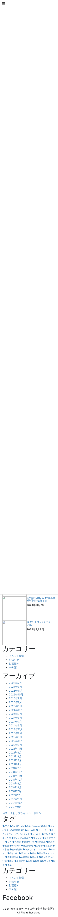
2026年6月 (15, 686)
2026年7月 (15, 682)
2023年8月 (15, 737)
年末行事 (16, 845)
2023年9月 (15, 733)
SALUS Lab (18, 826)
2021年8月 (15, 756)
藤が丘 (35, 857)
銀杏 (37, 861)
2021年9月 (15, 752)
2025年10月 (16, 694)
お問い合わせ (10, 813)
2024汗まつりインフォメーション (41, 623)
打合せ (39, 845)
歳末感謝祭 (17, 849)
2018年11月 (15, 775)
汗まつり (14, 853)
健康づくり (29, 841)
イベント (37, 834)
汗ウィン (25, 853)
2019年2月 (15, 768)
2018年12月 (16, 771)
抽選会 (48, 845)
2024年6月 (15, 725)
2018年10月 (16, 779)
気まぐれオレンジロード (36, 849)
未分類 (13, 667)
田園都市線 (12, 857)
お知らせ (14, 659)
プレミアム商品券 (22, 838)
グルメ (47, 834)
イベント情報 (16, 655)
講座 (12, 861)
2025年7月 (15, 702)
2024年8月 (15, 717)
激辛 (34, 853)
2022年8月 (15, 744)
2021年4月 (15, 764)
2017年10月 (16, 802)
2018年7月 (15, 791)
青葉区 (10, 865)
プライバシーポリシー (31, 813)
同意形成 (41, 841)
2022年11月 (16, 741)
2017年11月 (15, 799)
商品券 (51, 841)
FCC (7, 826)
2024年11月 (16, 710)
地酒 (7, 845)
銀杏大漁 (46, 861)
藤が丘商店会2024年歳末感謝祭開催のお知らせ (41, 599)
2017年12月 (16, 795)
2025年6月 (15, 706)
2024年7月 (15, 721)
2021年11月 (15, 748)
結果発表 (25, 857)
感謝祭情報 (28, 845)
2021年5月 (15, 760)
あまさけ (31, 830)
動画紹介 (14, 663)
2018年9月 (15, 783)
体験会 (18, 841)
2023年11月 (16, 729)
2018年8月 (15, 787)
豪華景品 (21, 861)
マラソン (37, 838)
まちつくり (43, 830)
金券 (30, 861)
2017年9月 (15, 806)
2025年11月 (16, 690)
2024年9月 (15, 713)
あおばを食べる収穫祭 (37, 826)
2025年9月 (15, 698)
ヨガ (9, 841)
